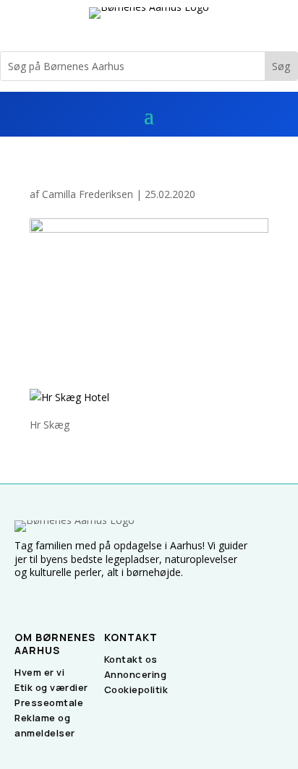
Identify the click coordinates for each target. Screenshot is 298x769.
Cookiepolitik (136, 689)
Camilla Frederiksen (87, 194)
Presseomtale (48, 702)
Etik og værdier (51, 687)
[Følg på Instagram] (43, 598)
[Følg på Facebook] (19, 598)
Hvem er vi (39, 672)
